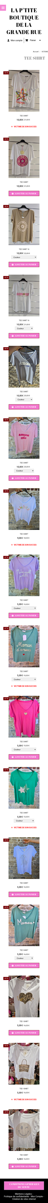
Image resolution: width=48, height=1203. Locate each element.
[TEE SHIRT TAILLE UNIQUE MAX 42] (24, 224)
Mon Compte (37, 1196)
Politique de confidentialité (16, 1196)
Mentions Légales (23, 1194)
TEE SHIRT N (24, 249)
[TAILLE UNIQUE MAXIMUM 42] (24, 367)
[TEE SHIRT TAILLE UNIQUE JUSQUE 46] (24, 91)
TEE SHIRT (24, 115)
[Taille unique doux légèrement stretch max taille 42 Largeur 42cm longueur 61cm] (24, 858)
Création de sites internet (24, 1199)
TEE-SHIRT (24, 1021)
